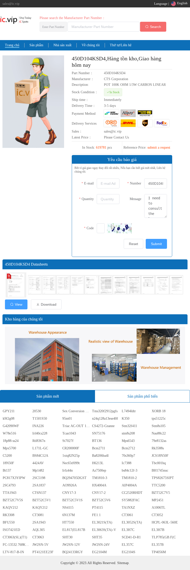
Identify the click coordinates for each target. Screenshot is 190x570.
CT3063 (38, 537)
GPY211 (9, 411)
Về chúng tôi (91, 45)
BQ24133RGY (72, 552)
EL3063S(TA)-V (104, 530)
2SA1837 (39, 485)
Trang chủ (12, 45)
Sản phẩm (36, 45)
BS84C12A (40, 455)
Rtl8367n (38, 441)
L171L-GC (40, 448)
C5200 (7, 455)
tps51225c (159, 418)
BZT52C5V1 (41, 500)
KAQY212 (40, 507)
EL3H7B (158, 530)
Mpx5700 (9, 448)
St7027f (67, 441)
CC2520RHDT (132, 493)
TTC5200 (158, 485)
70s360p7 (128, 455)
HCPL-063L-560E (165, 522)
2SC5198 (38, 478)
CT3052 (157, 515)
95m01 (67, 418)
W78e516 (9, 433)
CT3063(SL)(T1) (15, 537)
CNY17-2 (99, 493)
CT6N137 (39, 493)
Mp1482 (38, 470)
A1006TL (159, 507)
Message (135, 199)
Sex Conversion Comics (76, 411)
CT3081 (38, 515)
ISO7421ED (11, 530)
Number (135, 183)
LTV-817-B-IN (13, 552)
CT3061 (127, 515)
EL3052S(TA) (132, 522)
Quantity (88, 199)
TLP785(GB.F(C (164, 537)
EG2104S (128, 552)
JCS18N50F (160, 455)
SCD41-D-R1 (131, 537)
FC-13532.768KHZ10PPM (17, 545)
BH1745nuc (160, 470)
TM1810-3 (99, 478)
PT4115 (97, 507)
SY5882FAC (131, 500)
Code (90, 228)
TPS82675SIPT (163, 478)
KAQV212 (10, 507)
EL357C (128, 545)
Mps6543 (128, 441)
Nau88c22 (159, 433)
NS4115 (67, 507)
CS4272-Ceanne (103, 426)
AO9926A (69, 485)
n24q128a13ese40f (105, 418)
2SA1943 (39, 522)
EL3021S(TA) (102, 522)
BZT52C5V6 (101, 500)
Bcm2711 (98, 448)
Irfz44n (67, 470)
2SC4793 (9, 485)
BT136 (97, 441)
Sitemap (123, 563)
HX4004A (99, 485)
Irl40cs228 (39, 433)
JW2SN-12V (71, 545)
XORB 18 (159, 411)
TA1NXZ (128, 507)
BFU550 (9, 522)
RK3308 (8, 515)
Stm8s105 (159, 426)
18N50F (8, 463)
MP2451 (158, 500)
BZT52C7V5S (13, 500)
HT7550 (68, 522)
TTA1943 (9, 493)
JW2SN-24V (101, 545)
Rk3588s (158, 448)
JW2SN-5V (40, 545)
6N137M (68, 515)
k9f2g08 (8, 418)
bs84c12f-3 (129, 470)
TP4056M (159, 552)
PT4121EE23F (42, 552)
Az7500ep (99, 470)
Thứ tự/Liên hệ (120, 45)
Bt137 (7, 470)
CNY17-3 (69, 493)
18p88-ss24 (11, 441)
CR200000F (70, 448)
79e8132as (159, 441)
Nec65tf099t (71, 463)
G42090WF (11, 426)
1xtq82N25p (71, 455)
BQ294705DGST (74, 478)
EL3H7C (128, 530)
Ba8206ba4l (100, 455)
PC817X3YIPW (14, 478)
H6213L (98, 463)
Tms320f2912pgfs (105, 411)
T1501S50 (39, 418)
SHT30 (67, 537)
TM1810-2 (129, 478)
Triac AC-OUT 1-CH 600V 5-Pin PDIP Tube (76, 426)
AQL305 (38, 530)
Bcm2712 (128, 448)
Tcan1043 (69, 433)
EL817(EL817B (73, 530)
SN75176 (98, 433)
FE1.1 (96, 515)
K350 (125, 418)
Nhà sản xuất (62, 45)
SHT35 (97, 537)
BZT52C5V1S (72, 500)
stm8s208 (128, 433)
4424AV (38, 463)
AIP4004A (129, 485)
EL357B (158, 545)
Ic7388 (126, 463)
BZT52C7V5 (161, 493)
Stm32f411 (129, 426)
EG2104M (99, 552)
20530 (36, 411)
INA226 (38, 426)
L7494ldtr (129, 411)
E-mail (89, 183)
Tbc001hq (159, 463)
